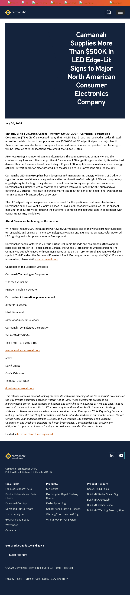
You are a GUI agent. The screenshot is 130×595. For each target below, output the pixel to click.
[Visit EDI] (25, 3)
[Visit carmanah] (39, 3)
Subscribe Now (19, 556)
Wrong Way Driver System (61, 519)
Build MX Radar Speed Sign (103, 494)
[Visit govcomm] (86, 3)
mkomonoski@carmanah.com (22, 350)
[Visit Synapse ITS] (116, 3)
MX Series (52, 488)
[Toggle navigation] (120, 12)
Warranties (11, 525)
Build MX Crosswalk (98, 499)
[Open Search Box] (109, 12)
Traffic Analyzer (14, 514)
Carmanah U (12, 530)
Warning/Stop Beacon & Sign (63, 514)
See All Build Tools (98, 488)
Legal (45, 578)
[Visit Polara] (13, 3)
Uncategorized (44, 434)
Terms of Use (32, 578)
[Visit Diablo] (56, 3)
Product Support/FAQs (18, 488)
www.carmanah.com (46, 259)
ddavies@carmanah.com (19, 388)
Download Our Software (19, 508)
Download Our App (16, 503)
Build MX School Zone (100, 505)
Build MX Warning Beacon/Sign (105, 510)
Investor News (25, 434)
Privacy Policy (13, 578)
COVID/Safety (59, 578)
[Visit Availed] (70, 3)
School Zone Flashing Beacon (63, 508)
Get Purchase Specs (17, 519)
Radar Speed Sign (56, 503)
